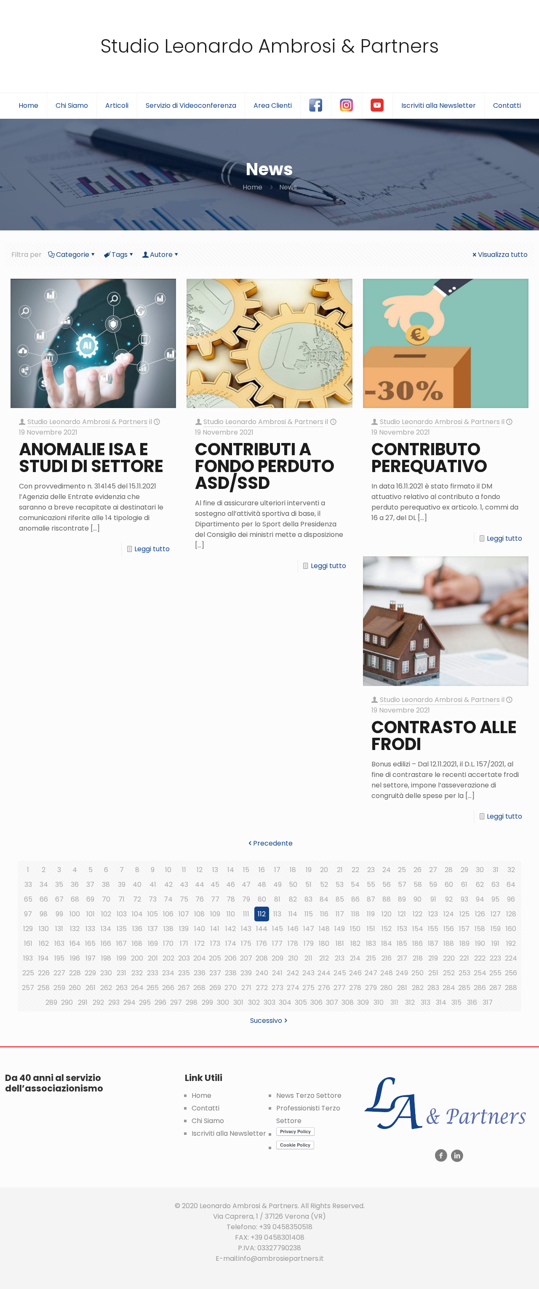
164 (74, 943)
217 (402, 958)
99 (59, 914)
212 (324, 958)
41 (152, 884)
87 (371, 899)
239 (246, 973)
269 (215, 988)
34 (44, 884)
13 (215, 870)
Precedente (273, 843)
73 (153, 899)
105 (152, 914)
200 (137, 958)
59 (433, 884)
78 (231, 899)
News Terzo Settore (309, 1095)
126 (480, 914)
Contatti (205, 1108)
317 (488, 1002)
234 (168, 973)
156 (448, 929)
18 (293, 870)
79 (246, 899)
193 (28, 958)
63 (495, 884)
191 (495, 943)
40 (137, 884)
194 (43, 958)
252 (449, 973)
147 (308, 929)
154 (417, 929)
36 (75, 884)
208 (262, 958)
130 (44, 929)
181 (340, 943)
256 (511, 973)
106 (168, 914)
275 (308, 988)
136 (137, 929)
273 (277, 988)
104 (137, 914)
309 (363, 1002)
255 (495, 973)
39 (121, 884)
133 (90, 929)
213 (339, 958)
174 (230, 943)
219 (433, 958)
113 (277, 914)
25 (402, 870)
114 (292, 914)
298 (191, 1002)
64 (511, 884)
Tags (120, 254)
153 (402, 929)
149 (339, 929)
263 (122, 988)
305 (301, 1002)
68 (75, 899)
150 (355, 929)
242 (293, 973)
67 (59, 899)
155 (433, 929)
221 (464, 958)
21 (340, 870)
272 (262, 988)
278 (355, 988)
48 (261, 884)
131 (59, 929)
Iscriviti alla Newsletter (229, 1133)
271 (246, 988)
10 (168, 870)
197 (90, 958)
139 (184, 929)
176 (261, 943)
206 (230, 958)
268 (199, 988)
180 (324, 943)
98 (44, 914)
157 (464, 929)
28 (449, 870)
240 (262, 973)
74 (168, 899)
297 (176, 1002)
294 (129, 1002)
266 (168, 988)
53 (340, 884)
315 (456, 1002)
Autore (161, 254)
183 (371, 943)
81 (277, 899)
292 (98, 1002)
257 (28, 988)
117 (340, 914)
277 (340, 988)
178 (293, 943)
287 (495, 988)
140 (199, 929)
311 (394, 1002)
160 (511, 929)
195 (59, 958)
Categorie (72, 254)
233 (152, 973)
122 (417, 914)
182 (355, 943)
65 (28, 899)
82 (293, 899)
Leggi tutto (152, 549)
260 (75, 988)
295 (145, 1002)
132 (75, 929)
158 (480, 929)
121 (402, 914)
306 (316, 1002)
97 (28, 914)
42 (168, 884)
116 (324, 914)
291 (83, 1002)
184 (386, 943)
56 (386, 884)
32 (511, 870)
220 (449, 958)
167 (121, 943)
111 (246, 914)
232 (137, 973)
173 (215, 943)
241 (277, 973)
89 (402, 899)
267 (184, 988)
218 (418, 958)
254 (480, 973)
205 (215, 958)
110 (231, 914)
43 (184, 884)
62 (480, 884)
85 (340, 899)
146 (293, 929)
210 (293, 958)
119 (371, 914)
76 (199, 899)
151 (371, 929)
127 (496, 914)
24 (386, 870)
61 (464, 884)
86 (355, 899)
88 (386, 899)
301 (238, 1002)
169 (153, 943)
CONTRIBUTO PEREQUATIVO (429, 458)
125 (464, 914)
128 (511, 914)
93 (464, 899)
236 (199, 973)
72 (137, 899)
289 (51, 1002)
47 (246, 884)
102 (106, 914)
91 (433, 899)
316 (472, 1002)
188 (448, 943)
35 (59, 884)
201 (153, 958)
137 (153, 929)
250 (417, 973)
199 (121, 958)
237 (215, 973)
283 (433, 988)
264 (137, 988)
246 (355, 973)
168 (137, 943)
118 (355, 914)
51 (308, 884)
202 (168, 958)
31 (496, 870)
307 (332, 1002)
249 (402, 973)
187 (433, 943)
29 (464, 870)
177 (277, 943)
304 (285, 1002)
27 (433, 870)
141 (215, 929)
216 (387, 958)
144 (261, 929)
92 (449, 899)
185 (402, 943)
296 (160, 1002)
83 (308, 899)
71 (121, 899)
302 (254, 1002)
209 (277, 958)
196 (75, 958)
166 (106, 943)
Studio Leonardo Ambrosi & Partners (269, 46)
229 (90, 973)
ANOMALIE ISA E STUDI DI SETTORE (91, 458)
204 (199, 958)
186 (417, 943)
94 (480, 899)
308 (348, 1002)
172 (200, 943)
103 (122, 914)
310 (379, 1002)
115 (308, 914)
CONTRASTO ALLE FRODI (444, 735)
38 (106, 884)
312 (410, 1002)
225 (28, 973)
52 (324, 884)
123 (433, 914)
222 (480, 958)
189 (464, 943)
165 (90, 943)
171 (184, 943)
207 (246, 958)
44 (199, 884)
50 (293, 884)
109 (215, 914)
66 (44, 899)
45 (215, 884)
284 (449, 988)
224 (511, 958)
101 (90, 914)
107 (184, 914)
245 (340, 973)
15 (246, 870)
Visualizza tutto (503, 254)
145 (277, 929)
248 (386, 973)
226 (44, 973)
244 (324, 973)
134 (106, 929)
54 (355, 884)
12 (200, 870)
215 (371, 958)
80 (262, 899)
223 (495, 958)
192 (511, 943)
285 (464, 988)
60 (449, 884)
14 (230, 870)
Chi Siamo (208, 1121)
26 (418, 870)
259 (59, 988)
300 (223, 1002)
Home (252, 187)
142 (230, 929)
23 (371, 870)
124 (448, 914)
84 (324, 899)
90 (418, 899)
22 (355, 870)
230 (106, 973)
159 (496, 929)
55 (371, 884)
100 (74, 914)
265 (153, 988)
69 (90, 899)
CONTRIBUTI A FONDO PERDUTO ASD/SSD (264, 466)
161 (28, 943)
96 (511, 899)
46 (230, 884)
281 (402, 988)
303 (269, 1002)
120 (387, 914)
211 (308, 958)
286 (480, 988)
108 (199, 914)
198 (106, 958)
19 (309, 870)
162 (44, 943)
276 (324, 988)
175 (246, 943)
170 (168, 943)
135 (122, 929)
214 (355, 958)
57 (402, 884)
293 (114, 1002)
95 (495, 899)
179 (309, 943)
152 (387, 929)
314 (441, 1002)
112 (262, 914)
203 (184, 958)
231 (121, 973)
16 (262, 870)
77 (215, 899)
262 (106, 988)
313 (425, 1002)
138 (168, 929)
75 (184, 899)
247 (371, 973)
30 (480, 870)
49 (277, 884)
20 (324, 870)
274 (293, 988)
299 (207, 1002)
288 (511, 988)
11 (184, 870)
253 (464, 973)
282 (418, 988)
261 (90, 988)
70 (106, 899)
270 (230, 988)
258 (43, 988)
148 (324, 929)
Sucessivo (266, 1020)
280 (386, 988)
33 (28, 884)
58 (418, 884)
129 (28, 929)
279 (371, 988)
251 (433, 973)
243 (308, 973)
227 (59, 973)
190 (480, 943)
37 (90, 884)
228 (75, 973)
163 (59, 943)
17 (277, 870)
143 (246, 929)
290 (67, 1002)
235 (184, 973)
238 (231, 973)
